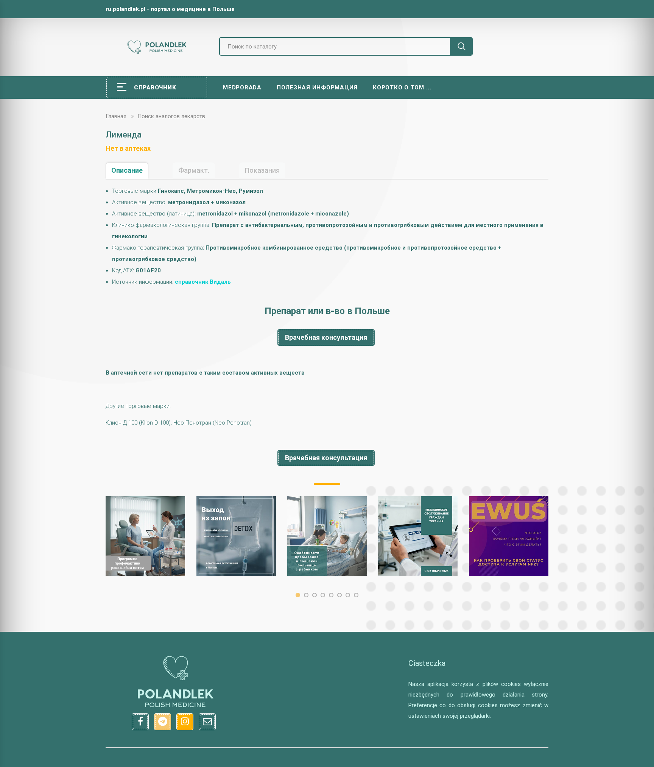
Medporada (242, 87)
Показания (262, 170)
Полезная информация (317, 87)
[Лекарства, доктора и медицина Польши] (157, 52)
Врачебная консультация (326, 337)
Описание (127, 170)
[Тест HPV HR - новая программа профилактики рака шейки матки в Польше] (145, 536)
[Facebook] (140, 721)
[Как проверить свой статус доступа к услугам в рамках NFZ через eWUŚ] (508, 536)
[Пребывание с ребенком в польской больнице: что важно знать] (327, 536)
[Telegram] (162, 721)
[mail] (207, 721)
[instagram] (184, 721)
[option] (145, 536)
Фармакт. (193, 170)
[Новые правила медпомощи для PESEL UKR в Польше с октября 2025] (418, 536)
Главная (116, 116)
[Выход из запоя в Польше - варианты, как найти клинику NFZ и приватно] (236, 536)
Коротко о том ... (402, 87)
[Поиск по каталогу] (461, 46)
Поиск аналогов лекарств (171, 116)
